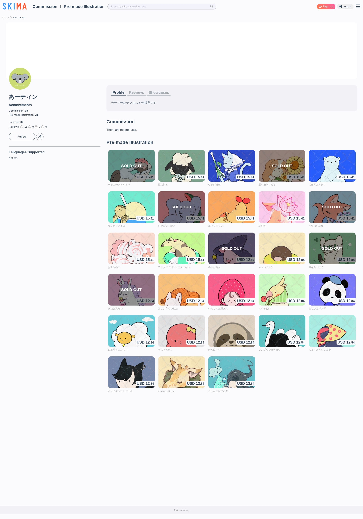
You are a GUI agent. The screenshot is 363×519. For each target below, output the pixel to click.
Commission (45, 6)
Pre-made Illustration (84, 6)
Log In (347, 6)
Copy (39, 136)
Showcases (159, 92)
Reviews (136, 92)
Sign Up (328, 6)
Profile (118, 92)
